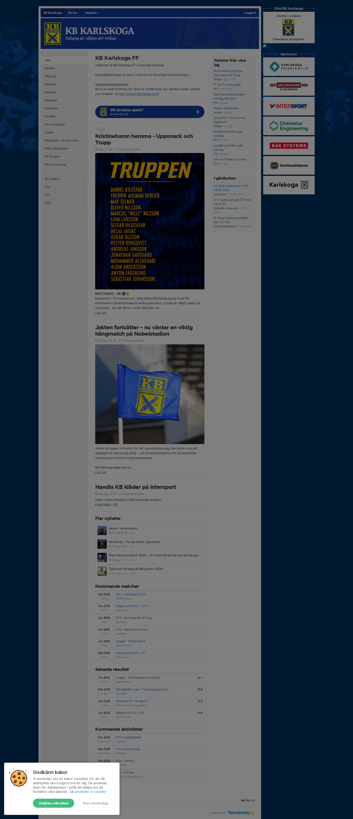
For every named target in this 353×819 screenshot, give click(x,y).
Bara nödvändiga (95, 803)
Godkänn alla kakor (54, 803)
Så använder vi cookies (87, 792)
